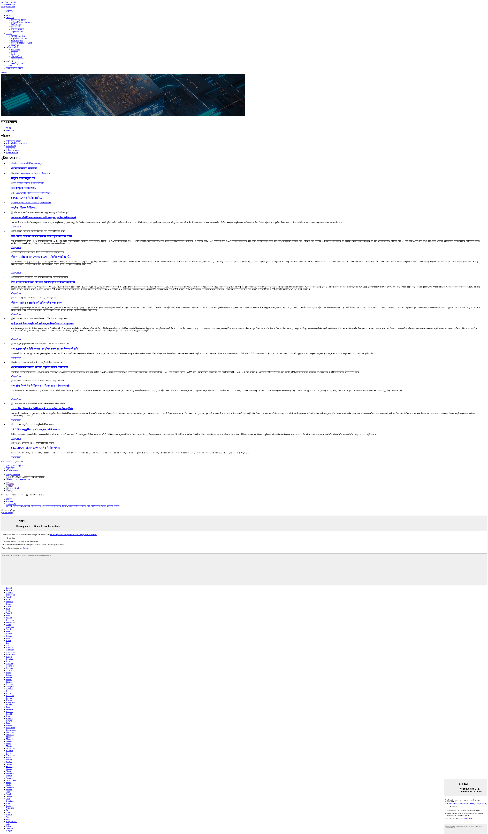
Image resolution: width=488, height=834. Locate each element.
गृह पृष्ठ (8, 15)
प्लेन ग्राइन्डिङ (16, 56)
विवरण (19, 227)
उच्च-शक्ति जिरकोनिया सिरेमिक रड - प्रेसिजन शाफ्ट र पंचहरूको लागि (40, 385)
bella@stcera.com (8, 7)
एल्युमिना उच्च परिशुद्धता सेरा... (24, 178)
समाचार (9, 66)
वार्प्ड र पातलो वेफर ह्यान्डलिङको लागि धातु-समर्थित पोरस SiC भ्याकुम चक (42, 323)
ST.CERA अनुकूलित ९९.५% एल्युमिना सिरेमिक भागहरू (35, 429)
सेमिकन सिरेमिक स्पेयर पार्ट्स (21, 22)
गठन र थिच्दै (15, 50)
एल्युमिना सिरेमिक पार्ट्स (14, 506)
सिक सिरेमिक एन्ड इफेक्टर (96, 506)
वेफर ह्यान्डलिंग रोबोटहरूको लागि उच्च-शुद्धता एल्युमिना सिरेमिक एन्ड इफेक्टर (43, 282)
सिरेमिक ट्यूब (16, 24)
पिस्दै (13, 54)
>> (13, 461)
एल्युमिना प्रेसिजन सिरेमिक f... (24, 207)
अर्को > (9, 461)
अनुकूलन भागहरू (17, 31)
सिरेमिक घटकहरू (17, 29)
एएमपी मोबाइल (11, 504)
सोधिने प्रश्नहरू (12, 470)
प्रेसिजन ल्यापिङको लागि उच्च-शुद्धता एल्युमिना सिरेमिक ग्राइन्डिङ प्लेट (41, 256)
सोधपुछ (14, 227)
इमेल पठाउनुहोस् (7, 512)
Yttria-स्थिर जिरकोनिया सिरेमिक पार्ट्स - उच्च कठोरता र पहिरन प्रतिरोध (42, 408)
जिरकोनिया (15, 45)
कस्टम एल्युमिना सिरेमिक (77, 506)
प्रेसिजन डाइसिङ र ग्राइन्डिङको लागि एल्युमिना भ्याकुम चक (36, 302)
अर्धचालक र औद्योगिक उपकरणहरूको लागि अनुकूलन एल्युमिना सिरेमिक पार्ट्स (43, 217)
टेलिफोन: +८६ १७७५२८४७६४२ (18, 479)
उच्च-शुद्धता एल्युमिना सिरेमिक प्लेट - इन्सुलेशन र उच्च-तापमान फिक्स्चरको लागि (44, 348)
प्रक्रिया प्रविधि (12, 47)
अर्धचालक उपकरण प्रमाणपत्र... (25, 168)
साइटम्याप (9, 501)
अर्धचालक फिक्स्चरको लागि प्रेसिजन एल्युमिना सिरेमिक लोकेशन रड (39, 367)
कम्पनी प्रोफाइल (17, 63)
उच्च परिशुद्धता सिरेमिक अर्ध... (23, 188)
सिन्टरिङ (14, 52)
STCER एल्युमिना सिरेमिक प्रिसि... (26, 198)
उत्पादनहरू (10, 18)
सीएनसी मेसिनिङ (17, 59)
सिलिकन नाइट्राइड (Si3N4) (21, 43)
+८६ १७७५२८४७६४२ (9, 2)
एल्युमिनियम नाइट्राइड (19, 38)
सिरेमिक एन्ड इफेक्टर (18, 20)
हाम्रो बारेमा (10, 468)
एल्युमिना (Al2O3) (18, 36)
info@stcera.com (8, 4)
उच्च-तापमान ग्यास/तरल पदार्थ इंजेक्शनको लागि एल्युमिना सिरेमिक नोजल (41, 236)
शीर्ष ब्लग (9, 499)
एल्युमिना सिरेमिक (113, 506)
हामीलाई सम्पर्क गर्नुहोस (14, 68)
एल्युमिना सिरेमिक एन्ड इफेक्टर (56, 506)
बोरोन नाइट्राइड (17, 40)
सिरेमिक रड (15, 27)
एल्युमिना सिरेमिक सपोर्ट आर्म (34, 506)
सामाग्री (9, 34)
